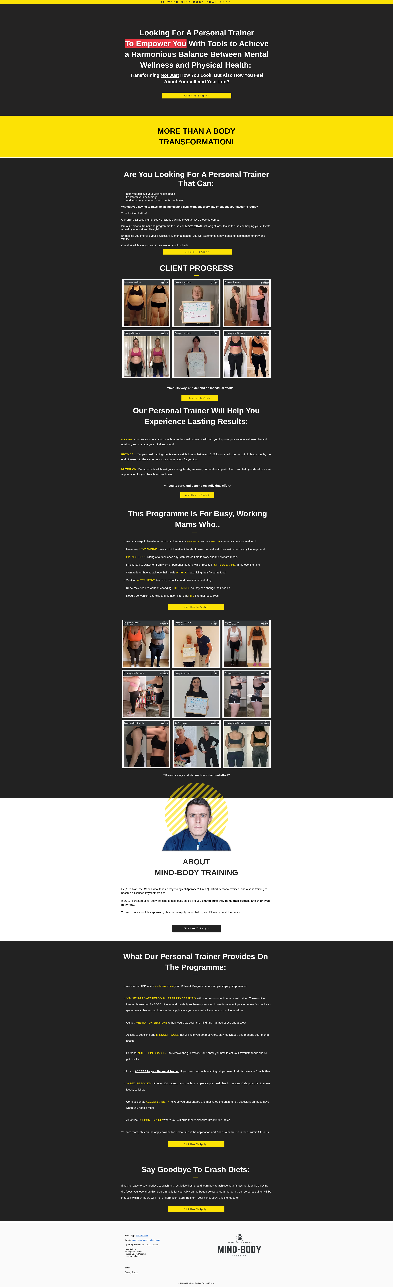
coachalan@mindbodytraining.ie (146, 1240)
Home (127, 1268)
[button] (196, 95)
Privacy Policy (131, 1272)
